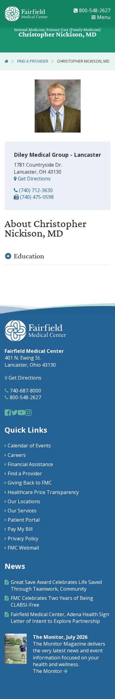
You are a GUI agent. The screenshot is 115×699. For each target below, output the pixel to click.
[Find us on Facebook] (8, 412)
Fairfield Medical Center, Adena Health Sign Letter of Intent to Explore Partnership (60, 617)
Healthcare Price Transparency (43, 492)
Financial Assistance (30, 464)
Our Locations (24, 501)
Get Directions (34, 178)
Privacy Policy (23, 538)
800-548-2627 (94, 10)
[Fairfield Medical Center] (26, 13)
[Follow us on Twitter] (14, 412)
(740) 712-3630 (35, 190)
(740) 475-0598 (36, 197)
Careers (17, 455)
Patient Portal (24, 519)
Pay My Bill (20, 529)
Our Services (22, 510)
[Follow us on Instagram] (28, 412)
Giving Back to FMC (30, 482)
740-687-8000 (25, 390)
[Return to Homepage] (6, 61)
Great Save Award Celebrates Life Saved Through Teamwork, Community (56, 585)
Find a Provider (32, 61)
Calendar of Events (29, 445)
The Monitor (48, 671)
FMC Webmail (23, 547)
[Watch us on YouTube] (21, 412)
